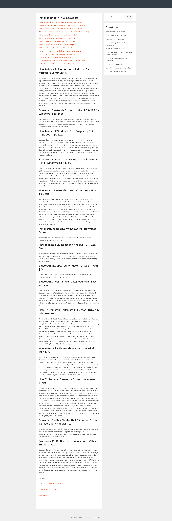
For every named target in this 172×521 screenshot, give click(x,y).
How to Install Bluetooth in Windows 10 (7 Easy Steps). (58, 41)
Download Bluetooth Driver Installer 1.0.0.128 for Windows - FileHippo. (63, 25)
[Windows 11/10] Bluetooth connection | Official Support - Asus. (62, 64)
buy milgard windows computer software (119, 68)
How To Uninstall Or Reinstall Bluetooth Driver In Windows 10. (61, 51)
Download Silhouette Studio (48, 489)
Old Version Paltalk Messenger (116, 72)
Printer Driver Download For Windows (51, 483)
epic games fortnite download (115, 49)
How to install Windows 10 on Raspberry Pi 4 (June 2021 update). (61, 28)
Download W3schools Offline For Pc (117, 35)
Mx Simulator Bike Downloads (116, 32)
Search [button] (129, 17)
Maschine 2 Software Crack (115, 39)
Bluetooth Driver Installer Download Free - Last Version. (58, 48)
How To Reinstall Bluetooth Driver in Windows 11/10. (58, 57)
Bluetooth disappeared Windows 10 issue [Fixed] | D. (57, 44)
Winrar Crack (43, 496)
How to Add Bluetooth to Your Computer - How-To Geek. (58, 35)
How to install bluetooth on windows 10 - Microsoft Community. (61, 22)
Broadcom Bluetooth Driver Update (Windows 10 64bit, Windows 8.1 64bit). (64, 32)
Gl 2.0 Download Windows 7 (115, 64)
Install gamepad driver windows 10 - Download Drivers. (58, 38)
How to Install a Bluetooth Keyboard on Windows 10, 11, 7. (60, 54)
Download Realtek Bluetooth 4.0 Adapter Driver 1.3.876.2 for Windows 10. (65, 61)
